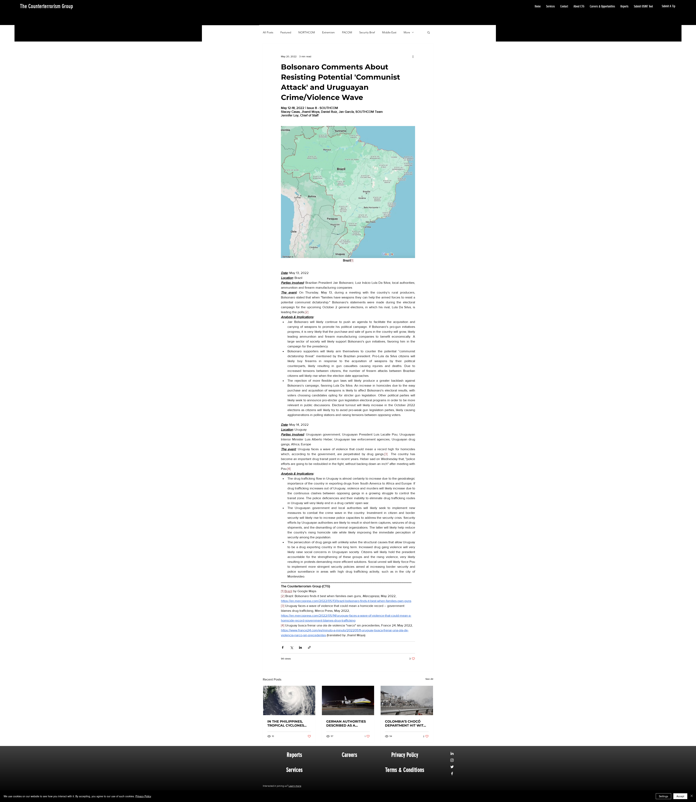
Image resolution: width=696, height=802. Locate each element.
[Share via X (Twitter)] (291, 647)
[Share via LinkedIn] (300, 647)
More (407, 32)
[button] (428, 32)
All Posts (268, 32)
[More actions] (413, 56)
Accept (680, 796)
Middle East (389, 32)
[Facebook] (452, 773)
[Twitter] (452, 767)
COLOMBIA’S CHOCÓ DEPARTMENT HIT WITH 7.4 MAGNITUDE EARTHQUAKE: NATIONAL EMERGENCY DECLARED (405, 723)
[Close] (691, 796)
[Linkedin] (452, 753)
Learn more (295, 786)
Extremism (328, 32)
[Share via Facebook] (282, 647)
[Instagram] (452, 760)
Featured (285, 32)
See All (429, 678)
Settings (663, 796)
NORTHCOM (306, 32)
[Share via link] (309, 647)
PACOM (347, 32)
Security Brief (367, 32)
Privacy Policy (143, 796)
